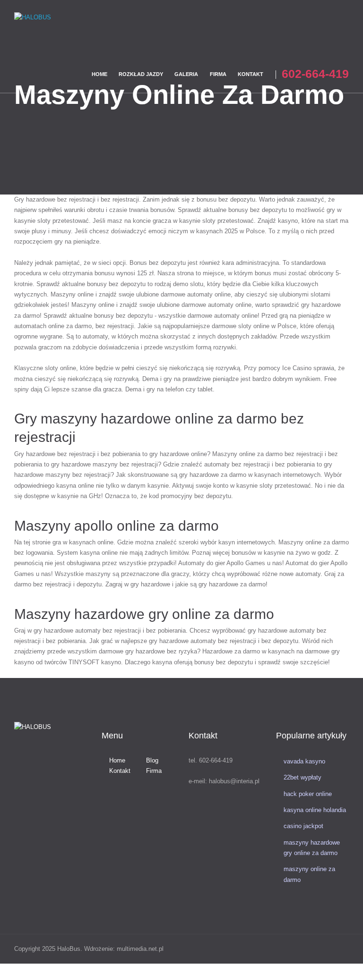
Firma (154, 770)
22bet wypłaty (302, 777)
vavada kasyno (304, 761)
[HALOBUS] (58, 29)
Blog (152, 760)
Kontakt (119, 770)
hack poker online (308, 793)
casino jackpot (303, 826)
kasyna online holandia (315, 809)
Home (117, 760)
